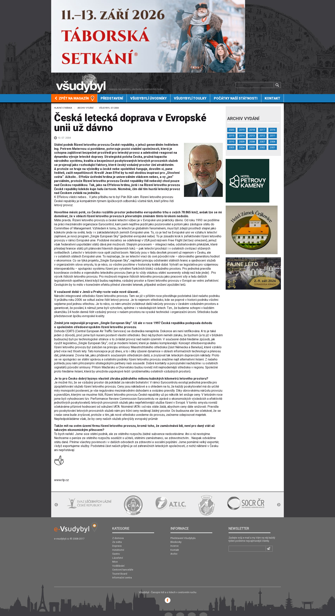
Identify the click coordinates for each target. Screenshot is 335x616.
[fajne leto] (253, 273)
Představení (112, 98)
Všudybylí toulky (190, 98)
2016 (272, 129)
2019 (241, 129)
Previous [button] (56, 505)
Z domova (118, 538)
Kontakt (272, 98)
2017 (262, 129)
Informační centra (122, 577)
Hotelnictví (118, 549)
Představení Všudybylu (183, 538)
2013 (252, 135)
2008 (252, 141)
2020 (231, 129)
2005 (231, 147)
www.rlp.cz (61, 480)
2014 (241, 135)
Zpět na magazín (73, 98)
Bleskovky (175, 542)
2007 (262, 141)
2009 (241, 141)
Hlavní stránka (63, 108)
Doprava (117, 545)
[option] (76, 505)
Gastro (116, 553)
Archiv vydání (85, 108)
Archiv (173, 553)
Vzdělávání (118, 565)
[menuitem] (74, 98)
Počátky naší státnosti (235, 98)
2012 (262, 135)
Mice (115, 561)
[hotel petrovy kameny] (247, 180)
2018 (252, 129)
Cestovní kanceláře (122, 569)
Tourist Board (119, 573)
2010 (231, 141)
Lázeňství (117, 557)
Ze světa (117, 542)
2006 (272, 141)
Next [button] (279, 505)
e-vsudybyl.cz (61, 538)
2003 (252, 147)
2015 (231, 135)
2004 (241, 147)
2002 (262, 147)
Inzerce (174, 545)
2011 (272, 135)
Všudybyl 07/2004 (109, 108)
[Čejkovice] (252, 230)
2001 (272, 147)
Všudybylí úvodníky (148, 98)
